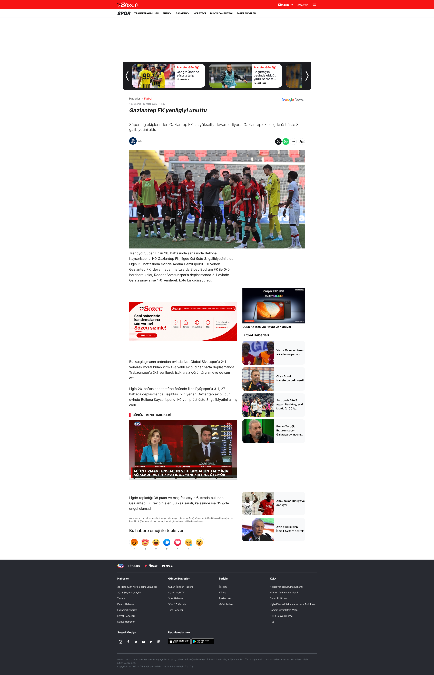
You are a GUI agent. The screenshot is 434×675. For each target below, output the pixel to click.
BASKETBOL (183, 13)
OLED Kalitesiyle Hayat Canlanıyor (266, 327)
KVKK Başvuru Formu (281, 615)
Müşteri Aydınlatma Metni (284, 592)
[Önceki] (127, 76)
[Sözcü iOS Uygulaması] (179, 641)
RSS (272, 621)
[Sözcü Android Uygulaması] (202, 641)
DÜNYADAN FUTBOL (221, 13)
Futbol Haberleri (255, 335)
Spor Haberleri (176, 598)
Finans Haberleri (126, 604)
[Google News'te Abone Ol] (293, 99)
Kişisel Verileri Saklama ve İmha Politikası (292, 604)
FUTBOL (167, 13)
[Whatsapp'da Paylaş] (285, 141)
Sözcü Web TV (176, 592)
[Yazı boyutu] (301, 141)
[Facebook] (128, 641)
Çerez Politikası (278, 598)
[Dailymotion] (151, 641)
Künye (222, 592)
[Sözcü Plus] (167, 565)
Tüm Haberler (175, 609)
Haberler (134, 98)
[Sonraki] (307, 76)
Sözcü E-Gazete (177, 604)
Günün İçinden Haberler (181, 586)
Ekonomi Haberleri (127, 609)
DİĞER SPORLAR (246, 13)
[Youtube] (143, 641)
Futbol (148, 98)
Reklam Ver (225, 598)
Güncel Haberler (179, 578)
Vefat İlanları (226, 604)
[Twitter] (136, 641)
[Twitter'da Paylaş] (278, 141)
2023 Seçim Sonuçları (129, 592)
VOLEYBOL (200, 13)
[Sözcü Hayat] (150, 566)
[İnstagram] (120, 641)
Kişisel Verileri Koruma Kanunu (286, 586)
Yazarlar (121, 598)
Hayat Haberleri (126, 615)
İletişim (223, 586)
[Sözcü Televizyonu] (120, 566)
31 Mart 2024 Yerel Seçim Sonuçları (137, 586)
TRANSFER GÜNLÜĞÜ (146, 13)
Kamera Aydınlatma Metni (284, 609)
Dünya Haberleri (126, 621)
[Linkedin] (158, 641)
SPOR (124, 13)
